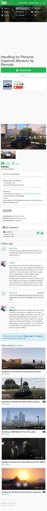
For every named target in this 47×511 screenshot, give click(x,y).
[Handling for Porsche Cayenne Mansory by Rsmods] (23, 136)
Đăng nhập (28, 336)
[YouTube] (17, 84)
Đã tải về (7, 164)
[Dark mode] (40, 2)
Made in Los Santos (8, 505)
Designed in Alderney (8, 503)
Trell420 (12, 263)
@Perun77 (13, 310)
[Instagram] (15, 84)
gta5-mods (13, 248)
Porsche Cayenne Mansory (32, 194)
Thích (17, 164)
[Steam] (20, 84)
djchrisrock (13, 293)
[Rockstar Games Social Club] (22, 84)
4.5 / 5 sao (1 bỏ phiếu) (7, 169)
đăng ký (40, 336)
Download (25, 70)
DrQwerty (18, 81)
